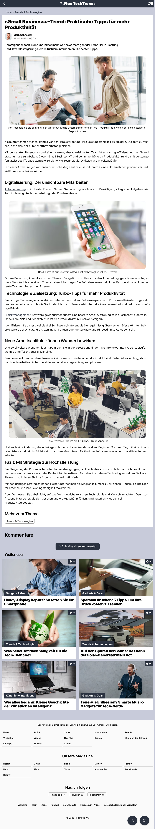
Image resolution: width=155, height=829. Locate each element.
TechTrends (131, 769)
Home (8, 12)
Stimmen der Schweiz (136, 738)
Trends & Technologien (28, 12)
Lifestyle (7, 743)
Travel (67, 769)
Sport (67, 732)
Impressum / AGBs (90, 805)
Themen (38, 743)
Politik (37, 732)
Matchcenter (101, 732)
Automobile (100, 769)
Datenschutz (69, 805)
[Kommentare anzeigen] (144, 820)
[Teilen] (132, 820)
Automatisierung (15, 189)
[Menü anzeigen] (150, 3)
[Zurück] (4, 3)
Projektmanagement (18, 314)
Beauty (6, 775)
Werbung (22, 805)
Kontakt (55, 805)
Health (6, 763)
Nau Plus (68, 738)
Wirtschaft (8, 738)
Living (37, 763)
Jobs (44, 805)
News (6, 732)
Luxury (98, 763)
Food (5, 769)
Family (128, 763)
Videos (37, 738)
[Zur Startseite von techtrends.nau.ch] (78, 3)
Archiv (67, 743)
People (128, 732)
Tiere (36, 769)
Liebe (67, 763)
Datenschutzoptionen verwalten (120, 805)
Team (34, 805)
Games (98, 738)
